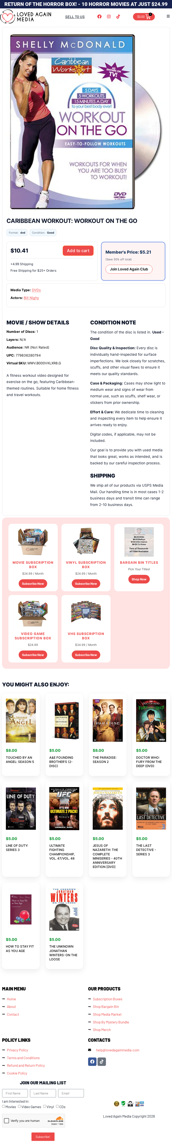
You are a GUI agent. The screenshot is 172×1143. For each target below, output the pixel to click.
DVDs (36, 290)
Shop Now (139, 579)
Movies (10, 1107)
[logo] (26, 16)
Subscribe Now (33, 583)
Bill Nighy (31, 298)
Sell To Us (75, 16)
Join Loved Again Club (129, 269)
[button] (168, 16)
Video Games (31, 1107)
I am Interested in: (15, 1101)
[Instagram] (109, 16)
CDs (62, 1107)
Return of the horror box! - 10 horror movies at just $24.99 (86, 4)
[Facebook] (99, 16)
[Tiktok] (118, 16)
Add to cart (78, 250)
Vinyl (50, 1107)
